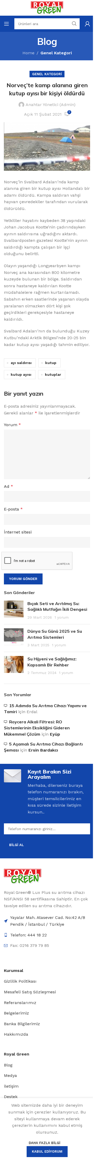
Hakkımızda (16, 1034)
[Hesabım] (87, 24)
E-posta (13, 509)
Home (28, 52)
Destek (10, 1096)
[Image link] (22, 875)
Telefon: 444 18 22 (28, 935)
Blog (8, 1065)
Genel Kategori (56, 52)
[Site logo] (47, 7)
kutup (50, 363)
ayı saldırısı (21, 363)
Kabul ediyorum (47, 1151)
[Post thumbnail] (14, 610)
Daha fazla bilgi (44, 1143)
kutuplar (53, 374)
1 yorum (62, 617)
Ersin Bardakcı (43, 750)
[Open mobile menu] (6, 24)
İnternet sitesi (18, 532)
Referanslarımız (20, 1002)
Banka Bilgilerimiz (22, 1023)
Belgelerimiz (16, 1013)
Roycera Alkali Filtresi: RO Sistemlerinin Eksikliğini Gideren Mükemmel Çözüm (37, 728)
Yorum (12, 424)
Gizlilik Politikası (20, 981)
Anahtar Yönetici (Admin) (50, 104)
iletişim (11, 1086)
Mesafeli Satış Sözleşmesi (30, 991)
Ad (8, 486)
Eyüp (55, 734)
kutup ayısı (21, 374)
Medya (10, 1075)
